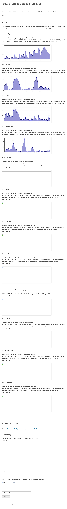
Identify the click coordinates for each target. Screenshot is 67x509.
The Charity (30, 11)
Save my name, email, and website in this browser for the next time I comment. (23, 479)
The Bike (22, 11)
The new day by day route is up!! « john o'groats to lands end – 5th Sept (26, 429)
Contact (4, 15)
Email (4, 465)
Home (3, 11)
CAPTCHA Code (6, 492)
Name (4, 458)
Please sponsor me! (51, 11)
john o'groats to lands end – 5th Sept (21, 3)
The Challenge (12, 11)
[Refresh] (14, 483)
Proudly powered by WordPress (9, 504)
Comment (5, 440)
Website (4, 471)
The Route (39, 11)
